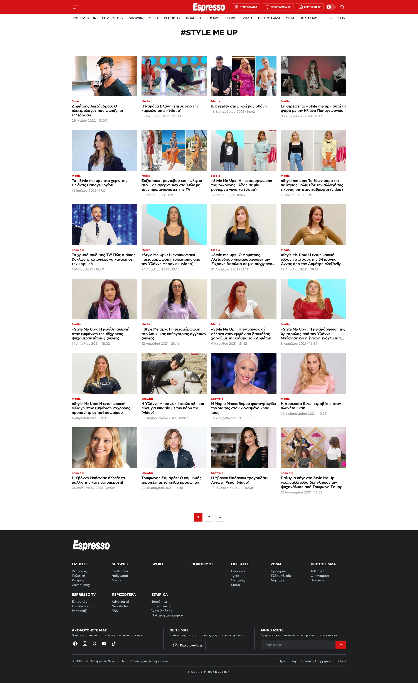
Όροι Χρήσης (162, 611)
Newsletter (120, 606)
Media (116, 580)
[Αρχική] (91, 545)
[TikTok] (113, 643)
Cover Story (81, 585)
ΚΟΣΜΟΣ (213, 18)
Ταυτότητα (159, 601)
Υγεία (235, 576)
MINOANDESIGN (217, 671)
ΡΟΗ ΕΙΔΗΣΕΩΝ (84, 18)
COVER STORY (112, 18)
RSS (115, 611)
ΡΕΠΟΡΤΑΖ (172, 18)
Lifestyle (240, 564)
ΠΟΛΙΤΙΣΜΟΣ (309, 18)
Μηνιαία (277, 580)
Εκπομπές (79, 601)
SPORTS (231, 18)
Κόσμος (78, 580)
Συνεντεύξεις (81, 606)
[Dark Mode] (331, 7)
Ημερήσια (278, 571)
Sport (157, 564)
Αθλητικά (318, 571)
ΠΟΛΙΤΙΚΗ (193, 18)
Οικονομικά (320, 576)
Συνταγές (238, 580)
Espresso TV (84, 594)
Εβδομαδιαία (281, 576)
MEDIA (154, 18)
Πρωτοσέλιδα (323, 564)
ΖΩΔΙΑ (248, 18)
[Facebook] (75, 643)
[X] (94, 643)
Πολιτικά (317, 580)
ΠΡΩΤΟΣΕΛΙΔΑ (269, 18)
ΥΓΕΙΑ (290, 18)
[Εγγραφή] (340, 645)
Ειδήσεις (79, 564)
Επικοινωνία (161, 606)
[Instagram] (84, 643)
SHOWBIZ (136, 18)
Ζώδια (276, 564)
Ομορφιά (238, 571)
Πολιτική (78, 576)
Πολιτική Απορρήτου (316, 661)
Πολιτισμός (202, 564)
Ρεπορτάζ (79, 571)
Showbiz (120, 564)
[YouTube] (104, 643)
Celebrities (120, 571)
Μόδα (235, 585)
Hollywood (120, 576)
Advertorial (120, 601)
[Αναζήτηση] (342, 7)
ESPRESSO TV (335, 18)
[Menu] (76, 7)
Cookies (340, 661)
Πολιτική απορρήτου (167, 615)
